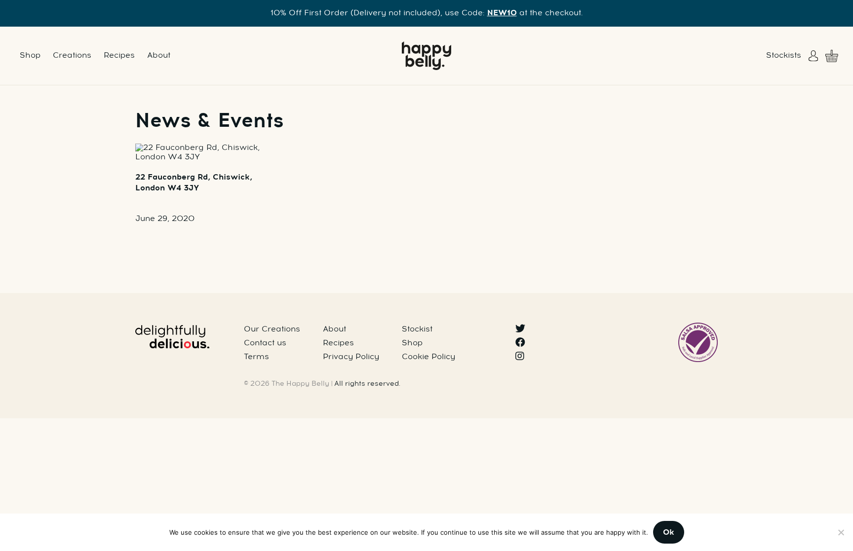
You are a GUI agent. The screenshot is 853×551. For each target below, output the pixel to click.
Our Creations (272, 329)
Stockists (783, 56)
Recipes (119, 56)
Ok (668, 533)
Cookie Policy (428, 357)
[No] (841, 532)
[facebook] (520, 343)
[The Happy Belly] (426, 55)
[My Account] (814, 56)
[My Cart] (831, 56)
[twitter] (520, 329)
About (158, 56)
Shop (30, 56)
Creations (72, 56)
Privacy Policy (351, 357)
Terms (256, 357)
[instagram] (519, 357)
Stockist (417, 329)
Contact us (265, 343)
